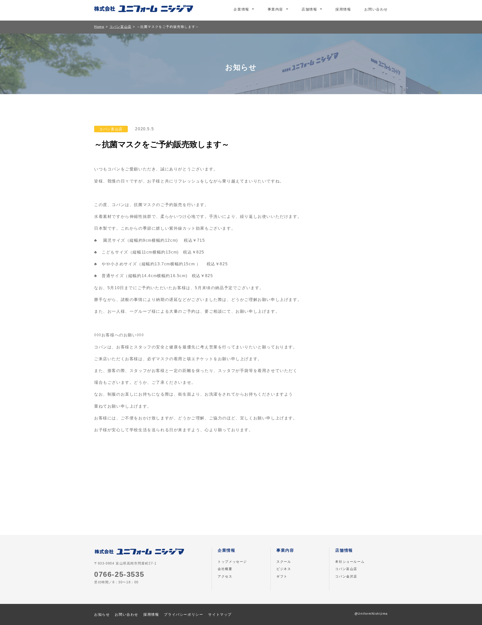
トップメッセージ (232, 562)
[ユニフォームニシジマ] (143, 10)
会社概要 (225, 569)
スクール (283, 562)
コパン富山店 (346, 569)
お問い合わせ (376, 9)
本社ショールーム (350, 562)
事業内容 (275, 9)
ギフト (281, 576)
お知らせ (102, 614)
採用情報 (343, 9)
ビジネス (283, 569)
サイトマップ (220, 614)
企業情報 (241, 9)
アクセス (225, 576)
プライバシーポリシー (183, 614)
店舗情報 (309, 9)
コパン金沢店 (346, 576)
